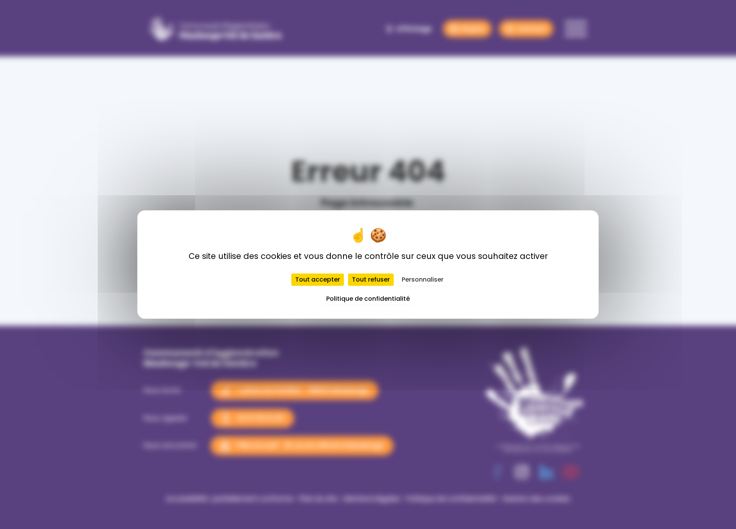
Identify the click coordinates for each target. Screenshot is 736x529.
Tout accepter (317, 279)
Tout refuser (371, 279)
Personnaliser (423, 279)
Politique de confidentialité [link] (368, 298)
